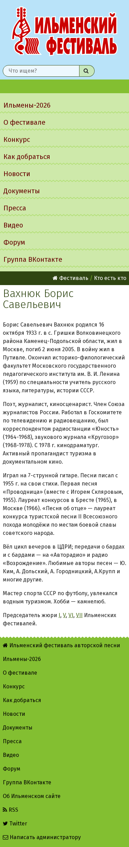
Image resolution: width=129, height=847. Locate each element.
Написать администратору (44, 837)
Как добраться (26, 156)
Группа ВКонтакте (32, 259)
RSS (12, 810)
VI (70, 615)
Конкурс (16, 139)
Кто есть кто (110, 278)
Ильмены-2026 (27, 105)
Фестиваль (73, 278)
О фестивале (24, 122)
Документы (21, 191)
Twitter (17, 823)
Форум (14, 242)
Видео (13, 225)
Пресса (14, 208)
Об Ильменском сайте (32, 796)
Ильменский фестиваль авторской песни (64, 31)
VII (79, 615)
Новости (16, 174)
